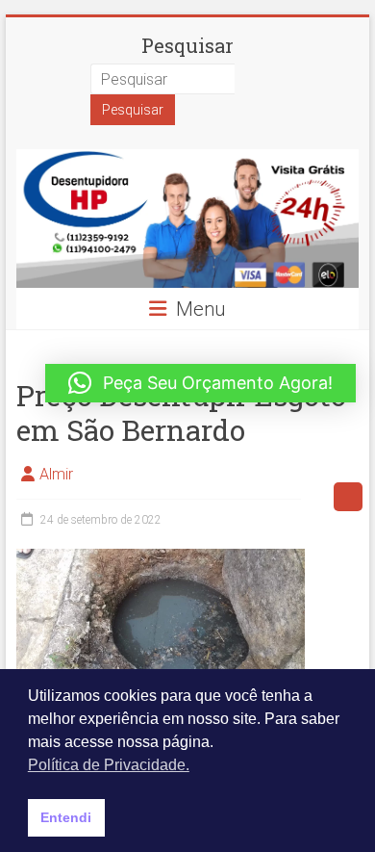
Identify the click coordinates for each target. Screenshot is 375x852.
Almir (56, 474)
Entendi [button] (65, 817)
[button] (200, 383)
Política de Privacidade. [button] (108, 765)
